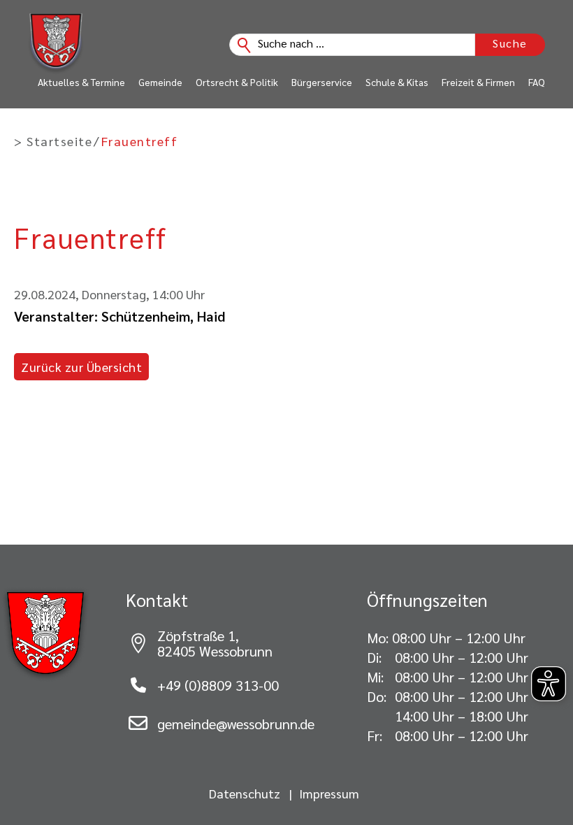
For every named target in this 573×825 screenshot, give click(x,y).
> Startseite (53, 141)
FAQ (536, 82)
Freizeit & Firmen (478, 82)
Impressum (329, 794)
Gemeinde (160, 82)
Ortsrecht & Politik (237, 82)
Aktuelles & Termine (81, 82)
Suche (510, 43)
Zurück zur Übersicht (81, 367)
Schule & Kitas (396, 82)
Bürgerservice (321, 82)
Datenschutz (244, 794)
